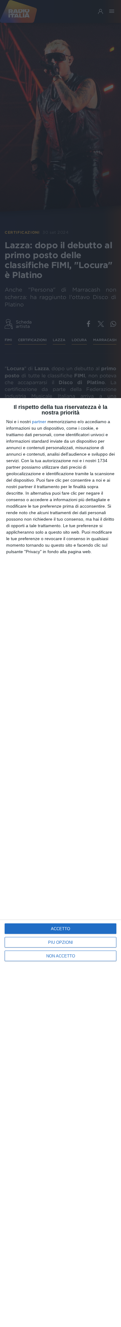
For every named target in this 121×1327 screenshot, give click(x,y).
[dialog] (60, 862)
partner (39, 421)
